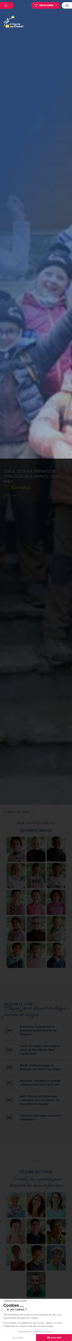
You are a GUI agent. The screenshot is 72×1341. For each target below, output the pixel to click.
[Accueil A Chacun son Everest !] (14, 22)
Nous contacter (67, 5)
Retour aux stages (19, 811)
